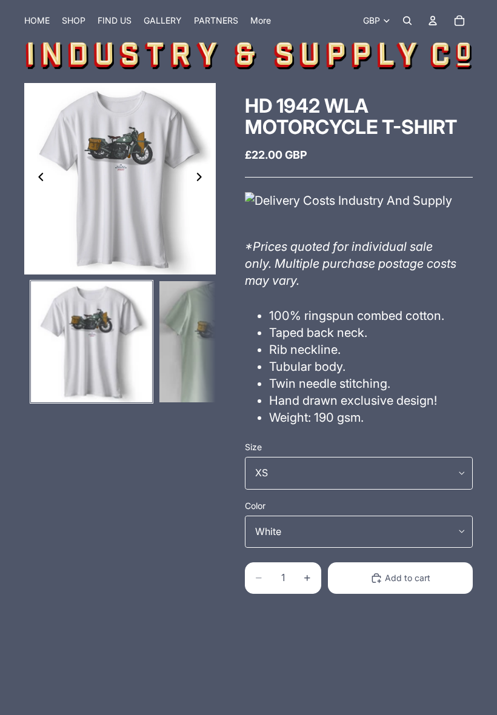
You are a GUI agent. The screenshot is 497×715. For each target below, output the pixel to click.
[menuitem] (260, 20)
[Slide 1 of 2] (91, 341)
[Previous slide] (37, 178)
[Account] (432, 20)
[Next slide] (202, 178)
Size (253, 447)
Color (255, 506)
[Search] (407, 20)
